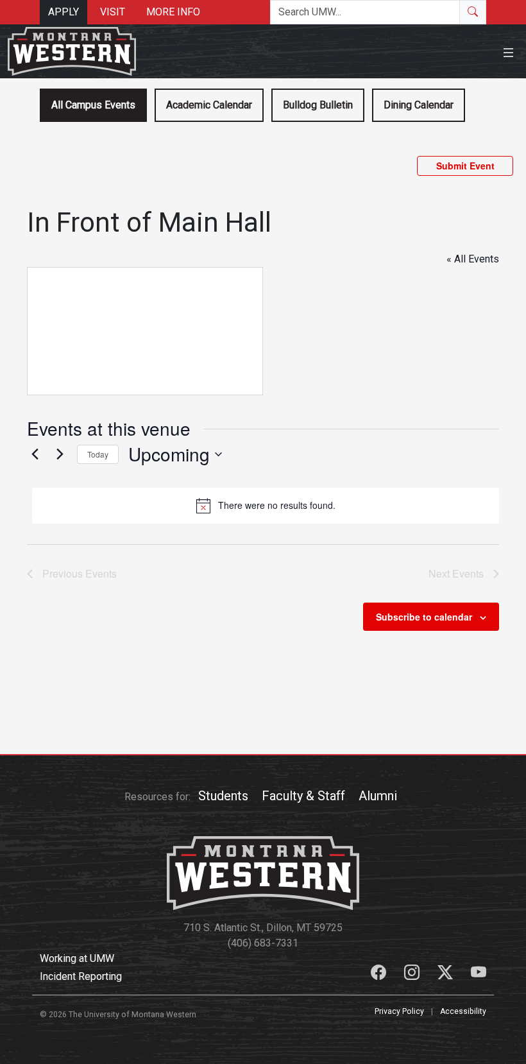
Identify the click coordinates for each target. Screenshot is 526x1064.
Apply (63, 12)
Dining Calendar (419, 105)
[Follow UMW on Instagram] (413, 974)
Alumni (378, 795)
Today (97, 454)
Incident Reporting (81, 976)
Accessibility (463, 1011)
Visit (112, 12)
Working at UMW (77, 958)
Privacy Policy (399, 1011)
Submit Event (465, 165)
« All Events (472, 259)
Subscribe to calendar (424, 616)
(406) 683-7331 (263, 943)
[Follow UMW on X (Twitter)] (446, 974)
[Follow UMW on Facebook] (380, 974)
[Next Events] (59, 454)
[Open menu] (508, 51)
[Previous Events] (34, 454)
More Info (173, 12)
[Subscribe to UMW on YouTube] (478, 974)
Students (223, 795)
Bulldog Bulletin (318, 105)
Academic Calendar (209, 105)
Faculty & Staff (303, 795)
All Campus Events (93, 105)
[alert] (265, 506)
